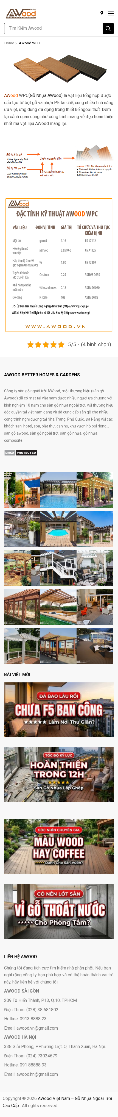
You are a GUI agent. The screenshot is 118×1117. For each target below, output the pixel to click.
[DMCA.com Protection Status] (20, 452)
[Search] (108, 28)
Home (9, 43)
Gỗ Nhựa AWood (45, 95)
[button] (111, 13)
